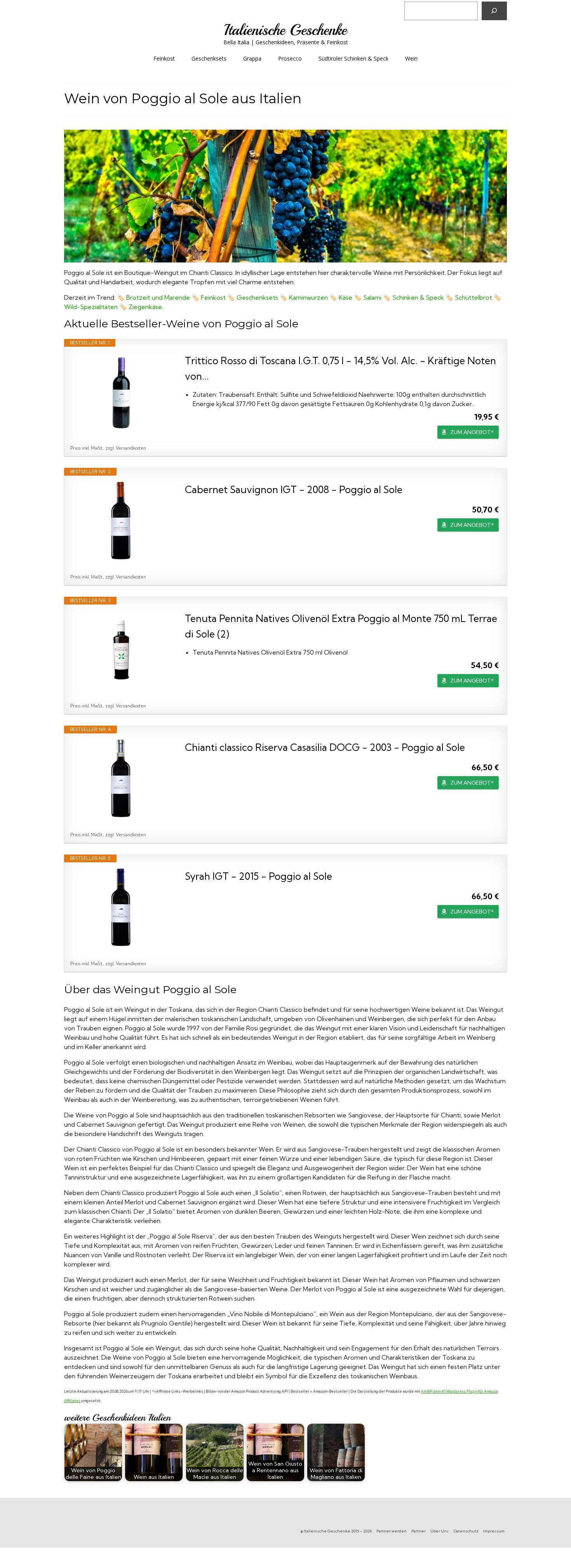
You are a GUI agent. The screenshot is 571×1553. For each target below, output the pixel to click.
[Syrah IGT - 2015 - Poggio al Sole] (120, 907)
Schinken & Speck (419, 297)
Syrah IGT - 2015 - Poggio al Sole (258, 876)
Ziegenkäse (145, 307)
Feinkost (213, 297)
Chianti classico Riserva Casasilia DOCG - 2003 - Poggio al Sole (325, 747)
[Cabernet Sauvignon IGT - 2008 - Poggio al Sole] (120, 520)
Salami (372, 297)
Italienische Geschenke (285, 30)
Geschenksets (257, 297)
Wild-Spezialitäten (91, 307)
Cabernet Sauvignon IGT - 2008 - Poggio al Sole (293, 489)
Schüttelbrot (473, 297)
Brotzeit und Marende (158, 297)
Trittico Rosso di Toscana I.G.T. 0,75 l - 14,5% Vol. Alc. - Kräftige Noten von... (340, 368)
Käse (345, 297)
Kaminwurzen (308, 297)
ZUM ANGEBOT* (472, 432)
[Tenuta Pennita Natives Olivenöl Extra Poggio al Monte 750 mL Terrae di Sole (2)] (120, 649)
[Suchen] (494, 11)
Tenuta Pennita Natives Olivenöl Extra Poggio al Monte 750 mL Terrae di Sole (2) (341, 626)
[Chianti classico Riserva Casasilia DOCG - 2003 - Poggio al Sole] (120, 778)
